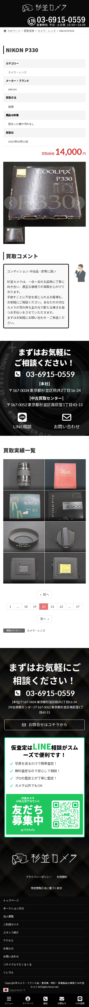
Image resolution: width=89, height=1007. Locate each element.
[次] (78, 203)
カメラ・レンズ (17, 72)
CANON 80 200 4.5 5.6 (23, 472)
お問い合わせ (11, 956)
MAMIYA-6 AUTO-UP (63, 472)
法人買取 (8, 916)
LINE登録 (79, 1003)
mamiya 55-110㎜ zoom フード (23, 535)
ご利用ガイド (11, 924)
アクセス (8, 940)
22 (61, 606)
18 (26, 606)
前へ (44, 594)
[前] (10, 203)
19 (35, 606)
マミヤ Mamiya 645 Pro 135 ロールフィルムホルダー (64, 566)
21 (52, 606)
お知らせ (8, 948)
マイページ (27, 1003)
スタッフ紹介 (11, 932)
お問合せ (61, 1003)
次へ (44, 619)
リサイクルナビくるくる (17, 964)
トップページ (11, 900)
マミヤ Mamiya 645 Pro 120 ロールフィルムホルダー (23, 566)
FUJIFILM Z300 (61, 503)
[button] (44, 194)
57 (77, 606)
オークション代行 (13, 908)
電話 (45, 1003)
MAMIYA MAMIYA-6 (23, 503)
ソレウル (8, 972)
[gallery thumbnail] (14, 235)
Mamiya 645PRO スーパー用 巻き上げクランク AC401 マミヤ (63, 535)
